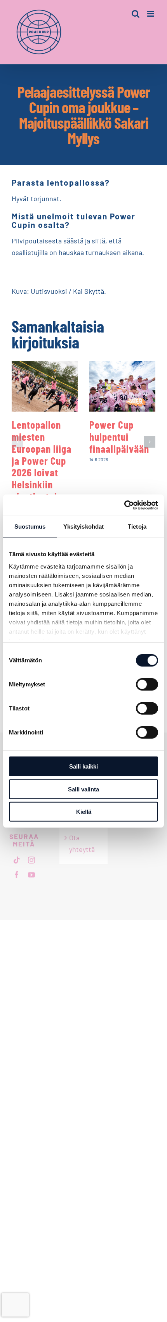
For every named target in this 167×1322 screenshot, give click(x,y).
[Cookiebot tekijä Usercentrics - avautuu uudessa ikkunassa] (124, 505)
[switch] (147, 684)
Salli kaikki (83, 766)
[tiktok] (16, 860)
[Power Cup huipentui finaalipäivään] (122, 386)
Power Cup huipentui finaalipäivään (119, 436)
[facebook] (16, 874)
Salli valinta (83, 789)
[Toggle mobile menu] (151, 14)
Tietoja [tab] (137, 526)
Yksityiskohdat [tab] (83, 526)
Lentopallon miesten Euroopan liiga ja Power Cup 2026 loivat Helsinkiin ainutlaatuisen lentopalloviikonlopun (57, 466)
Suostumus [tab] (30, 526)
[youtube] (31, 874)
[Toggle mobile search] (135, 14)
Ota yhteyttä (82, 843)
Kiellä (83, 811)
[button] (17, 442)
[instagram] (31, 860)
